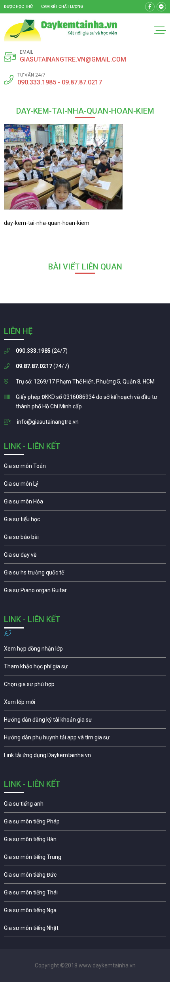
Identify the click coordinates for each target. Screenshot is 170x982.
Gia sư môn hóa (85, 503)
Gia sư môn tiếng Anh (85, 805)
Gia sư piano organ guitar (85, 592)
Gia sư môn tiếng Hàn (85, 841)
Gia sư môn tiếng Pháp (85, 823)
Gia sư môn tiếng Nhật (85, 930)
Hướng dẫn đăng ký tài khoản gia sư (85, 721)
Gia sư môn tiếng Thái (85, 894)
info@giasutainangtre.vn (48, 422)
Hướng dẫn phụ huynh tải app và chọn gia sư (85, 739)
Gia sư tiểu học (85, 521)
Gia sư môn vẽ (85, 556)
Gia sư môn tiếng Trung (85, 859)
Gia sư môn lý (85, 485)
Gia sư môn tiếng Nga (85, 757)
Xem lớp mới (85, 704)
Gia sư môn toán (85, 468)
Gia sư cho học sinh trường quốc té (85, 574)
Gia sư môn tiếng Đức (85, 876)
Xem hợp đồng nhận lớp (85, 650)
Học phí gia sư (85, 668)
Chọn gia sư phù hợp (85, 686)
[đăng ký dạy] (60, 30)
